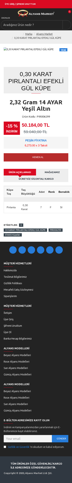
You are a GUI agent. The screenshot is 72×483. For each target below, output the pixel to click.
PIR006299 (55, 230)
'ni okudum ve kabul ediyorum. (36, 446)
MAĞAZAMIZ (52, 172)
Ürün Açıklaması (20, 172)
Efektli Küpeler (12, 235)
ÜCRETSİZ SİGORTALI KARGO (36, 178)
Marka (28, 34)
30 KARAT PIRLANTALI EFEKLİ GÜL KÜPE (25, 230)
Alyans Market (44, 34)
